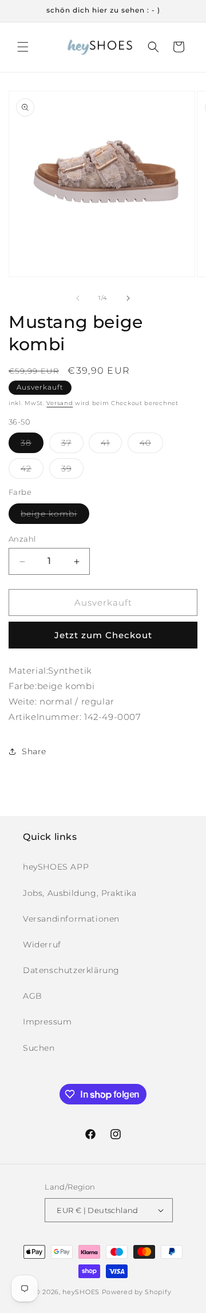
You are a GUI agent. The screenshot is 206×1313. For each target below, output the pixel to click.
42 (32, 471)
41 (111, 445)
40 (151, 445)
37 (72, 445)
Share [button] (34, 751)
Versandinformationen (71, 919)
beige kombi (55, 516)
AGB (32, 996)
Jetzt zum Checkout (103, 635)
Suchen (39, 1048)
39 (72, 471)
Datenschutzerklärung (71, 970)
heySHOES (81, 1292)
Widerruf (42, 944)
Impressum (47, 1021)
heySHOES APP (56, 867)
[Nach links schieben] (77, 298)
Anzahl (22, 538)
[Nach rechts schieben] (128, 298)
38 (32, 445)
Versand (59, 403)
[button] (22, 46)
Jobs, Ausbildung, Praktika (80, 893)
